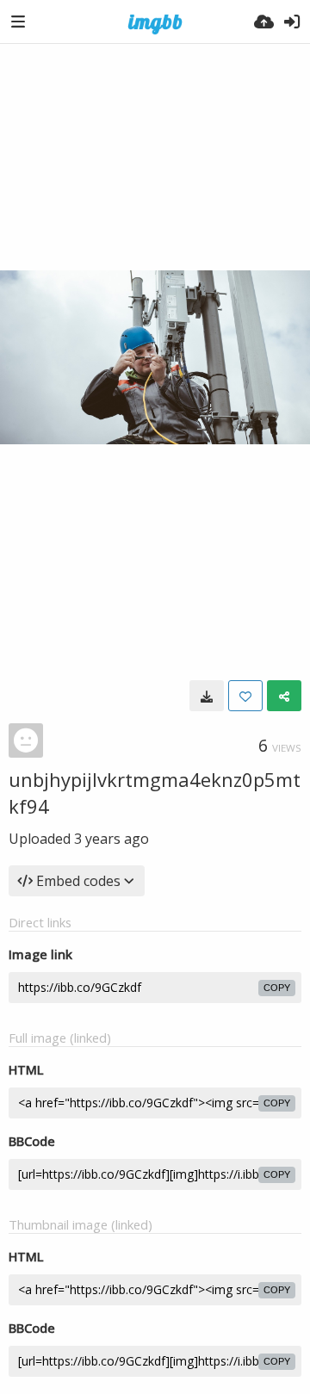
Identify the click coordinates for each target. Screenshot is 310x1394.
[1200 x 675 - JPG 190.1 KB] (206, 695)
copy (277, 987)
